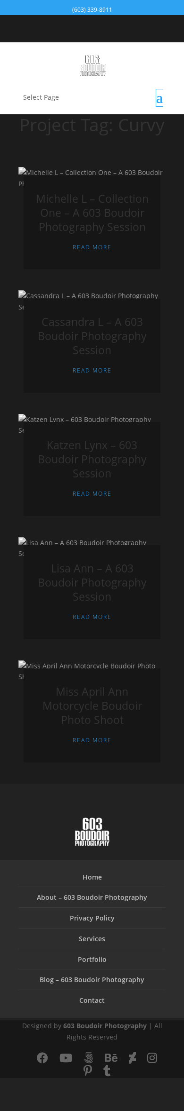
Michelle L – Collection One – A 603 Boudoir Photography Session (92, 212)
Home (92, 877)
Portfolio (92, 959)
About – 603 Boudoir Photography (92, 897)
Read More (92, 247)
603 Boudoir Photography (105, 1025)
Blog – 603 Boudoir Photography (92, 979)
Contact (92, 1000)
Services (92, 938)
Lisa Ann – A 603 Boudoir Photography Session (92, 582)
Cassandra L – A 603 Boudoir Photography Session (92, 335)
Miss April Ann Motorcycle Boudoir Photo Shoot (92, 705)
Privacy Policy (92, 917)
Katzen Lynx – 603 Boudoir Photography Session (92, 459)
